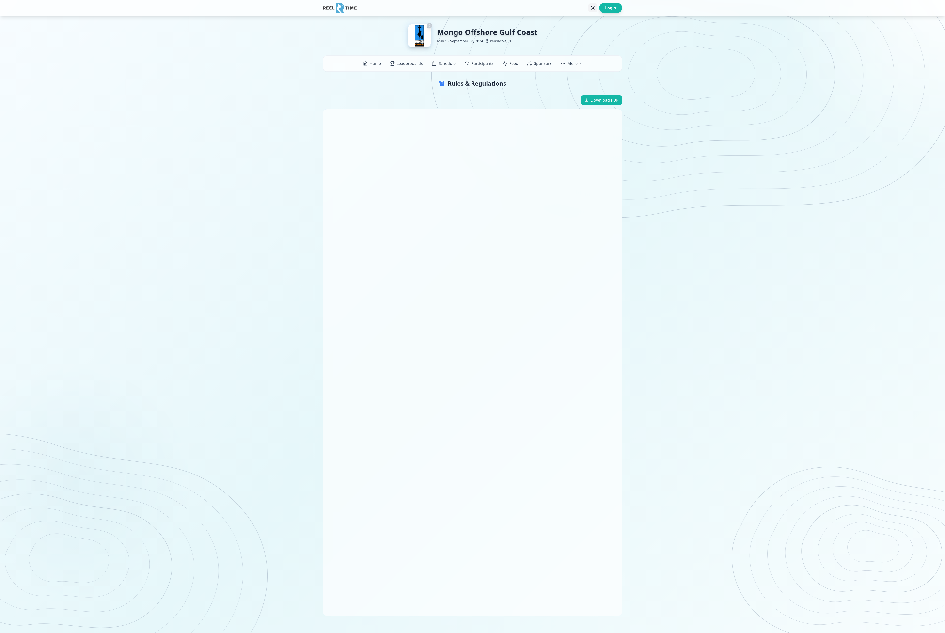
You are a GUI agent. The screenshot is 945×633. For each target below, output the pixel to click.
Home (375, 63)
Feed (513, 63)
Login (610, 8)
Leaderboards (410, 63)
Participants (482, 63)
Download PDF (604, 100)
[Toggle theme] (592, 7)
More (572, 63)
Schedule (447, 63)
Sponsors (543, 63)
